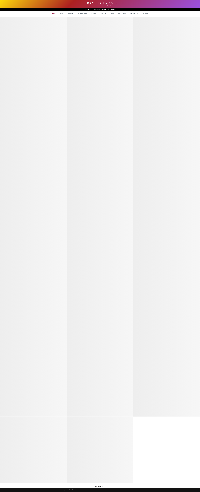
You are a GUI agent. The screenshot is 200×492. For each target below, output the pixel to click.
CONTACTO (111, 9)
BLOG (104, 9)
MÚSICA (112, 14)
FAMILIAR (103, 14)
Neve (56, 490)
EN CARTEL (93, 14)
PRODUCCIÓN (122, 14)
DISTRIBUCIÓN (82, 14)
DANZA (62, 14)
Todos (54, 14)
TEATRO (145, 14)
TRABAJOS (96, 9)
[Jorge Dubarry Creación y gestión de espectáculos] (100, 4)
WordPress (72, 490)
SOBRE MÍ (88, 9)
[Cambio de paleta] (116, 3)
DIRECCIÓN (71, 14)
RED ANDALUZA (134, 14)
